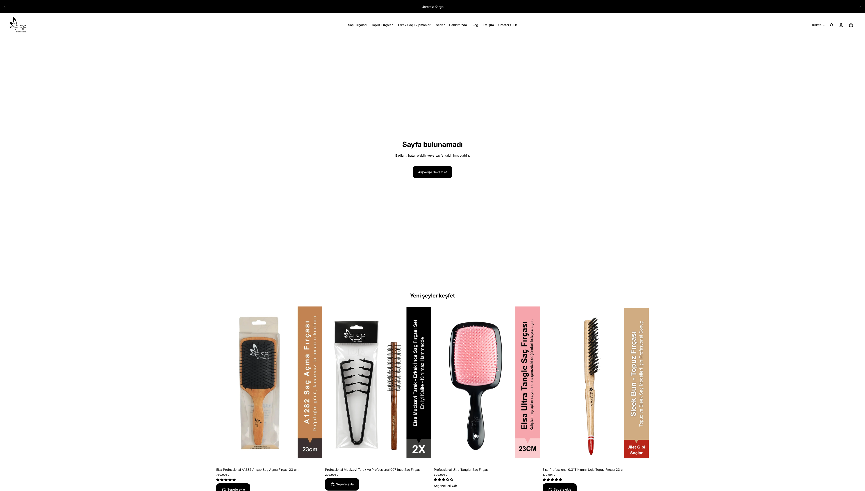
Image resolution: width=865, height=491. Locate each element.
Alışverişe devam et (432, 172)
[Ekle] (315, 457)
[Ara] (832, 25)
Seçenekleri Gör (445, 486)
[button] (226, 480)
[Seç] (533, 457)
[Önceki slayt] (5, 7)
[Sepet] (851, 25)
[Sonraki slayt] (860, 7)
